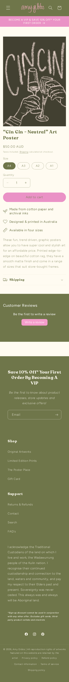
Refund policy (49, 658)
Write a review (34, 322)
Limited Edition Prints (22, 460)
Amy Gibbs (19, 649)
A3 (23, 166)
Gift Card (14, 479)
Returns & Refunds (20, 504)
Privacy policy (30, 658)
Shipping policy (36, 670)
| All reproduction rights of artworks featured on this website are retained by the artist (38, 653)
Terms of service (50, 664)
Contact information (25, 664)
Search (12, 522)
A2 (38, 166)
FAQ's (12, 531)
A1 (51, 166)
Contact (13, 513)
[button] (8, 7)
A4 (9, 166)
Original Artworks (19, 451)
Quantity (8, 174)
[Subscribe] (56, 414)
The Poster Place (19, 470)
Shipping (24, 152)
